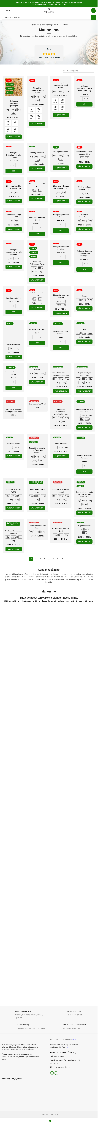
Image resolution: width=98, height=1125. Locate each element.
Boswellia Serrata (13, 443)
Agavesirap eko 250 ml (37, 329)
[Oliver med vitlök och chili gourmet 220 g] (61, 181)
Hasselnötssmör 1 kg (14, 298)
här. (74, 1039)
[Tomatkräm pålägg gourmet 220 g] (13, 211)
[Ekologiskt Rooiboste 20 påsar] (61, 243)
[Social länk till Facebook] (52, 1073)
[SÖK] (93, 17)
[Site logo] (49, 10)
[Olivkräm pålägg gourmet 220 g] (84, 180)
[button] (84, 104)
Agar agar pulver (13, 344)
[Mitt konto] (88, 10)
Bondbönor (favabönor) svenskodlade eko (61, 411)
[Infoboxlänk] (25, 1014)
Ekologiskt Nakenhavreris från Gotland (13, 155)
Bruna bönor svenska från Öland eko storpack (37, 450)
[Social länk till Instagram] (56, 1073)
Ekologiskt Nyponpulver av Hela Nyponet (14, 252)
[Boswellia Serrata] (13, 437)
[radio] (7, 109)
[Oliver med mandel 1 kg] (37, 180)
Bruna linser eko (61, 443)
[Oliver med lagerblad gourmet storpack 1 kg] (13, 181)
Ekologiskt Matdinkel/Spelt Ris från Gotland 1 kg (84, 88)
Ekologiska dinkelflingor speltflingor (13, 103)
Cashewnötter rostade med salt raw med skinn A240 (84, 494)
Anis (84, 329)
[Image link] (5, 1083)
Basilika (37, 370)
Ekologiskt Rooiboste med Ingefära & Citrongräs (84, 253)
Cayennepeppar (84, 526)
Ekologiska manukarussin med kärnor (37, 90)
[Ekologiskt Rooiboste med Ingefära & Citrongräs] (84, 245)
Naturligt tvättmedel (60, 152)
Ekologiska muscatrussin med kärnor (61, 85)
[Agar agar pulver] (13, 330)
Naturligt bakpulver (37, 153)
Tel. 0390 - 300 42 (57, 1056)
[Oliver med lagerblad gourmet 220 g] (84, 147)
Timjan (84, 296)
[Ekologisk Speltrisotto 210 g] (61, 211)
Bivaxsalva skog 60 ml (37, 404)
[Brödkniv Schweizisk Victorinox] (84, 444)
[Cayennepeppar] (84, 522)
